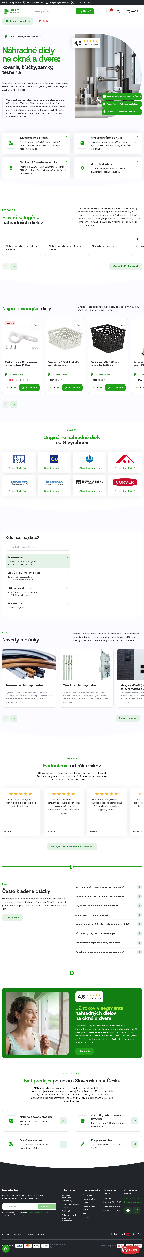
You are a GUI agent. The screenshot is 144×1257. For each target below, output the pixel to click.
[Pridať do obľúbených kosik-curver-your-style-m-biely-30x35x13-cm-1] (79, 325)
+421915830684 (35, 2)
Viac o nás (84, 1051)
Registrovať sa (89, 1199)
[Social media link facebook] (128, 1210)
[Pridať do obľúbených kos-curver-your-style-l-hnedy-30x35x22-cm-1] (122, 325)
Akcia (45, 21)
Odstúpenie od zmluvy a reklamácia (69, 1218)
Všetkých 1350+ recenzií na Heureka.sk (72, 846)
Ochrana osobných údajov (70, 1206)
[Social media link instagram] (136, 1210)
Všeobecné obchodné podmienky (67, 1198)
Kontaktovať (12, 917)
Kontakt (86, 1217)
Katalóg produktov (20, 21)
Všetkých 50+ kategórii (125, 266)
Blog (85, 1213)
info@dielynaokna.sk (59, 2)
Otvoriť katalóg (17, 468)
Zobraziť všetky (127, 718)
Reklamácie (67, 1211)
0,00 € (134, 11)
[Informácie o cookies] (6, 1249)
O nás (85, 1202)
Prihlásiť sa (87, 1195)
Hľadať (87, 11)
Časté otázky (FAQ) (89, 1208)
